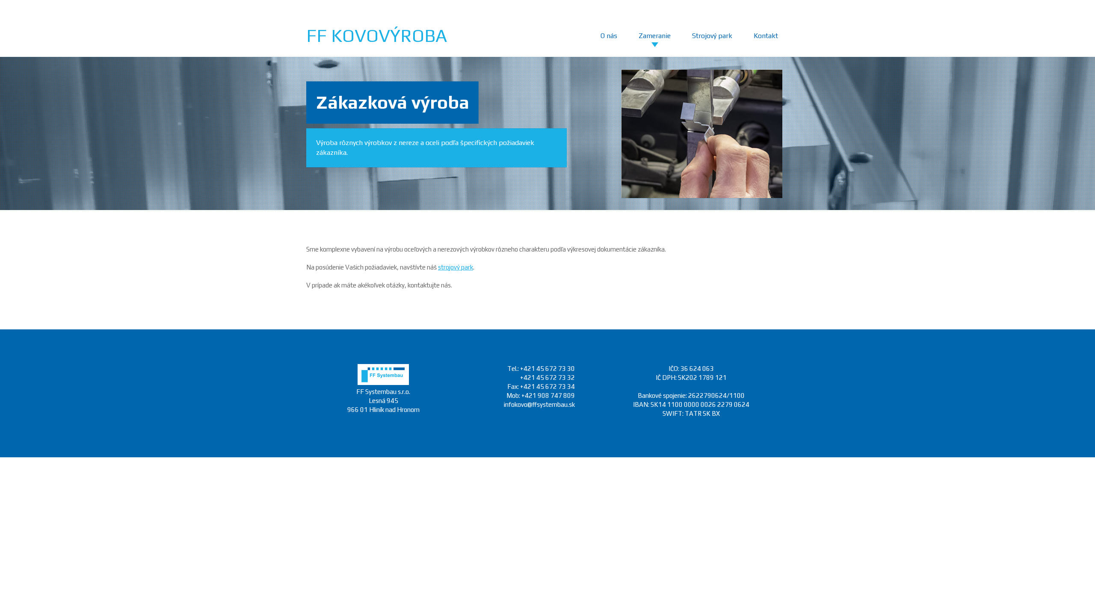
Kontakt (766, 36)
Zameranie (655, 36)
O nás (609, 36)
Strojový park (712, 36)
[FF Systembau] (383, 382)
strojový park (455, 267)
